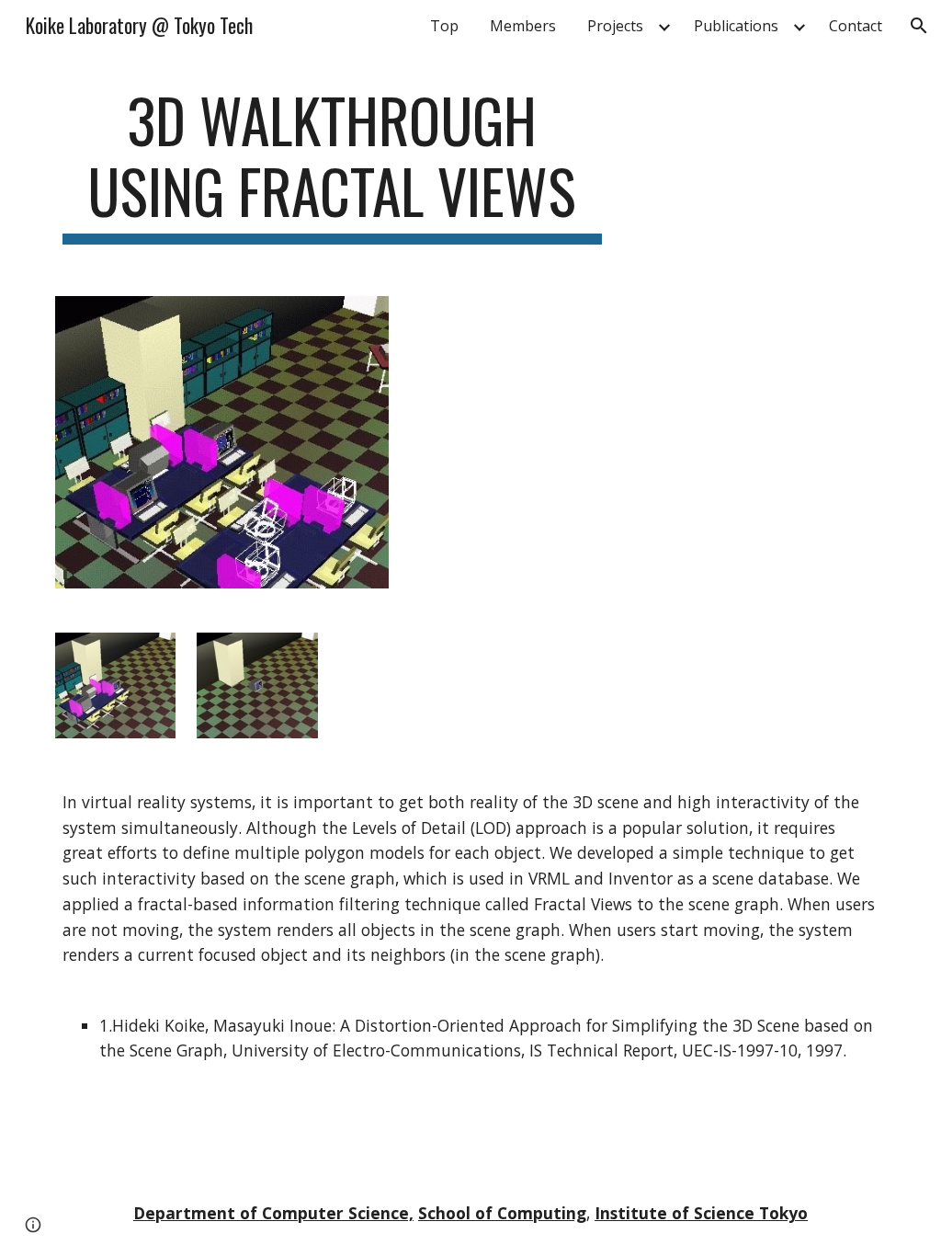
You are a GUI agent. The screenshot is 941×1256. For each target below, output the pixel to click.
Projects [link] (615, 26)
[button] (919, 26)
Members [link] (523, 26)
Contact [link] (855, 26)
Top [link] (444, 26)
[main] (332, 164)
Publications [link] (736, 26)
